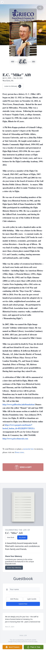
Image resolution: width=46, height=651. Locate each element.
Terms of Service (29, 641)
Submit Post (23, 604)
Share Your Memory (14, 568)
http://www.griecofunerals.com (15, 438)
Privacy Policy (17, 641)
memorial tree (28, 449)
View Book (10, 537)
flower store (19, 452)
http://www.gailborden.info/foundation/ (19, 404)
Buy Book (22, 537)
